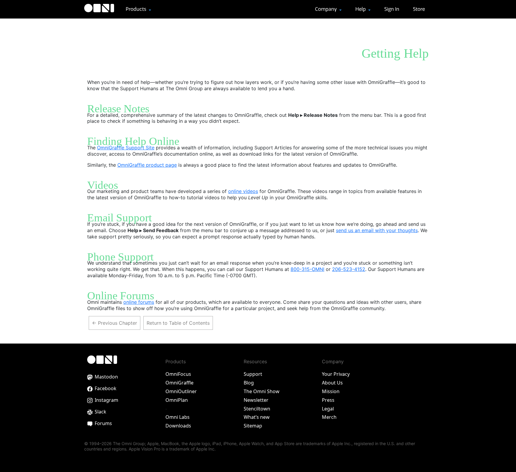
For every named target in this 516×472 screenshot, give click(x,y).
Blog (249, 382)
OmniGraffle (179, 382)
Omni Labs (177, 417)
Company (326, 9)
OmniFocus (178, 374)
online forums (138, 302)
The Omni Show (262, 391)
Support (253, 374)
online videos (243, 191)
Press (328, 400)
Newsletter (256, 400)
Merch (329, 417)
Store (419, 9)
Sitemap (253, 425)
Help (361, 9)
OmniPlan (176, 400)
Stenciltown (257, 408)
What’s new (257, 417)
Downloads (178, 425)
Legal (328, 408)
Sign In (391, 9)
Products (137, 9)
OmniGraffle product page (147, 165)
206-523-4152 (348, 269)
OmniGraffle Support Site (125, 148)
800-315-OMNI (307, 269)
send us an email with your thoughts (377, 230)
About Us (332, 382)
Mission (331, 391)
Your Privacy (336, 374)
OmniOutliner (181, 391)
